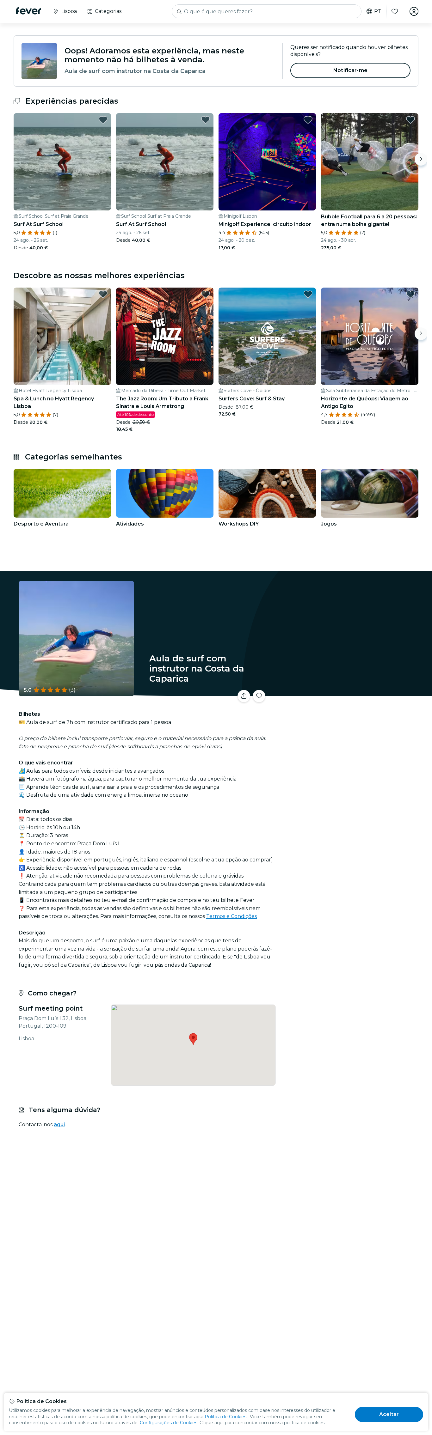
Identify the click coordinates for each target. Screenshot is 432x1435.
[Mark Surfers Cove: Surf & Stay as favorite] (308, 294)
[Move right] (421, 159)
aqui (59, 1125)
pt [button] (377, 11)
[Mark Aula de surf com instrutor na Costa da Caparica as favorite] (259, 696)
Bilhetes (348, 692)
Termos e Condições (231, 916)
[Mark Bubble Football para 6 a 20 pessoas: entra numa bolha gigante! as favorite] (410, 120)
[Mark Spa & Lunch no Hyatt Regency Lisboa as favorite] (103, 294)
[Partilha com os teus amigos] (244, 696)
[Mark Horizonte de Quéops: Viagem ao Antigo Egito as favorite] (410, 294)
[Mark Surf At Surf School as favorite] (103, 120)
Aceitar (389, 1414)
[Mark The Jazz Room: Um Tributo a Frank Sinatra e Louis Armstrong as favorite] (205, 294)
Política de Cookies (225, 1417)
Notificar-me (350, 70)
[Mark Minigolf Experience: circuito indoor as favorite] (308, 120)
